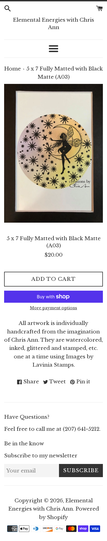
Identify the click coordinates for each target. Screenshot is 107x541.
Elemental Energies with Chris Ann (53, 23)
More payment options (53, 307)
